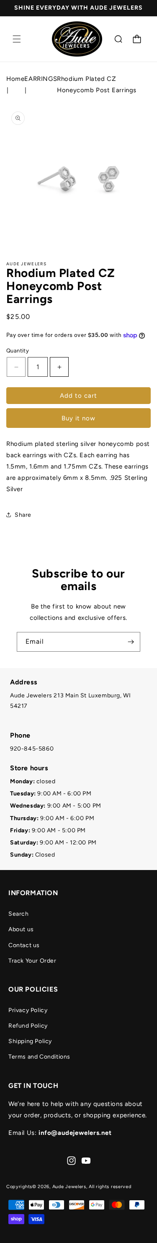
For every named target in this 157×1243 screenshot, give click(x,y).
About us (21, 929)
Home (15, 79)
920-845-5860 (32, 748)
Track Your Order (32, 960)
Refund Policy (28, 1025)
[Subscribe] (130, 642)
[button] (17, 39)
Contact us (24, 945)
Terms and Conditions (39, 1056)
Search (18, 913)
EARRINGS (40, 79)
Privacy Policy (27, 1010)
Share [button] (23, 514)
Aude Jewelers (69, 1186)
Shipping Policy (30, 1041)
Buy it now (78, 418)
